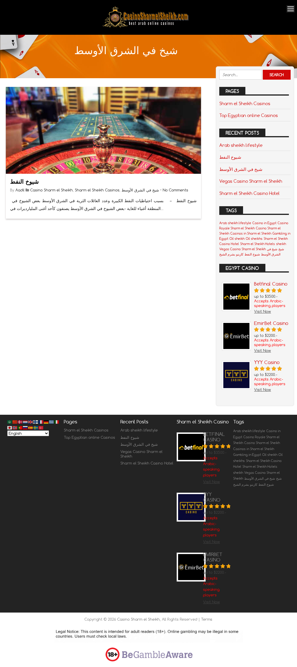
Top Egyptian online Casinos (248, 115)
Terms (206, 619)
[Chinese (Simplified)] (15, 421)
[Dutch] (25, 421)
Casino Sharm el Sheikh (51, 190)
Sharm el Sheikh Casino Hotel (249, 193)
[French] (41, 421)
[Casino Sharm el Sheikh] (145, 27)
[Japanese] (9, 427)
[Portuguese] (20, 427)
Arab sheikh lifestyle (240, 145)
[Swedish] (36, 427)
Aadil (19, 190)
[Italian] (56, 421)
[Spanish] (30, 427)
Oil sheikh (237, 239)
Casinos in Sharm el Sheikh (250, 233)
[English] (30, 421)
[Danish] (20, 421)
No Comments (175, 190)
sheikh (281, 244)
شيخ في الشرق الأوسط (140, 190)
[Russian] (25, 427)
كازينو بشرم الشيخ (231, 254)
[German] (46, 421)
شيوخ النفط (24, 181)
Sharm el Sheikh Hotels (257, 244)
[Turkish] (41, 427)
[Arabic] (9, 421)
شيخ (281, 249)
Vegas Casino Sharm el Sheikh (250, 181)
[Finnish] (36, 421)
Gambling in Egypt (247, 455)
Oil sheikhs (254, 239)
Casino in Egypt (264, 223)
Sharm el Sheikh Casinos (97, 190)
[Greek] (51, 421)
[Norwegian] (15, 427)
